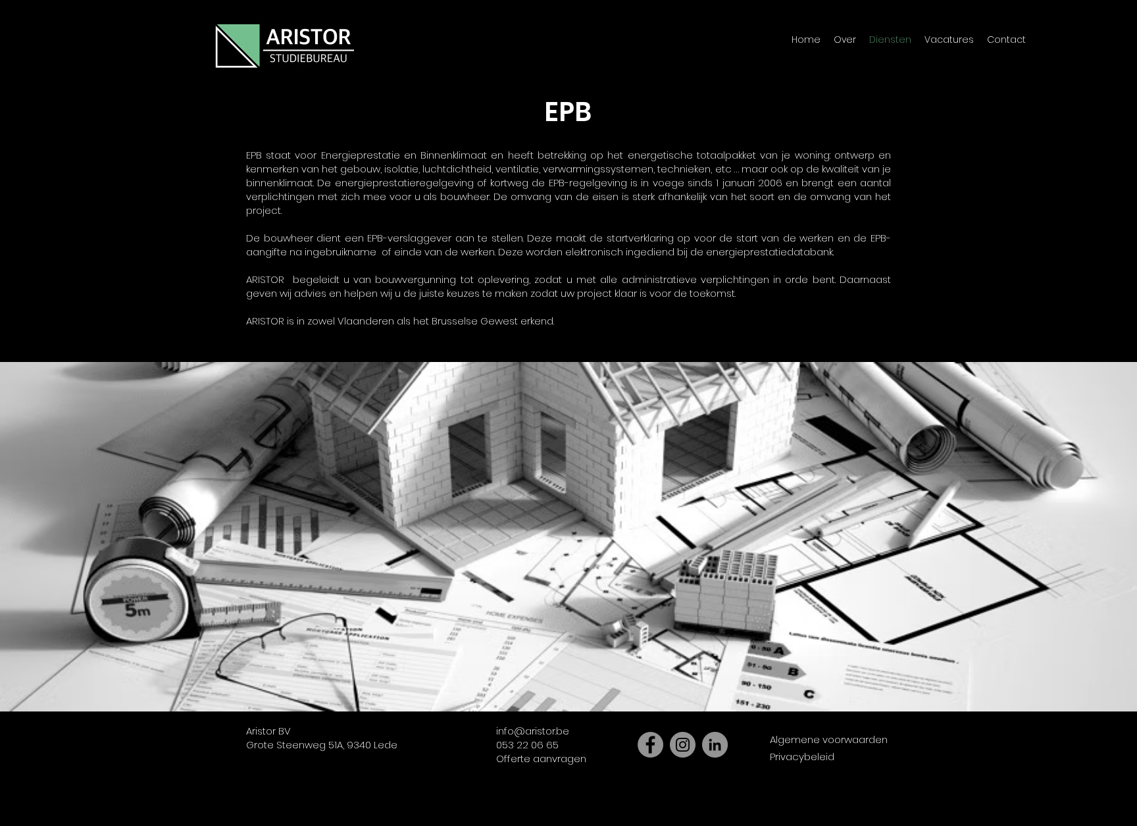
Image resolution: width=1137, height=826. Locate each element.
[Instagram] (682, 745)
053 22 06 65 (527, 745)
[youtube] (868, 817)
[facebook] (824, 817)
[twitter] (846, 817)
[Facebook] (650, 745)
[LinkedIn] (715, 745)
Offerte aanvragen (541, 758)
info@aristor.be (532, 731)
